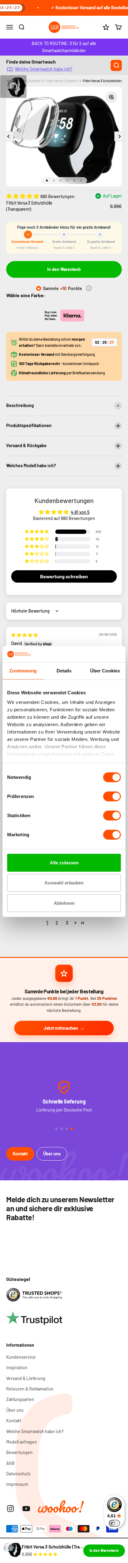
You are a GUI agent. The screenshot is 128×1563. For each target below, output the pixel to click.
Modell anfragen (21, 1442)
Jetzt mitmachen (60, 1028)
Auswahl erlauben (64, 882)
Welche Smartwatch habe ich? (43, 69)
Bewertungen (19, 1452)
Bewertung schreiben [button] (64, 576)
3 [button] (67, 922)
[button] (23, 196)
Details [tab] (64, 670)
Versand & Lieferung (25, 1378)
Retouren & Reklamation (29, 1388)
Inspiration (16, 1367)
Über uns (52, 1153)
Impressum (17, 1484)
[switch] (112, 796)
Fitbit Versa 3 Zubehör (61, 81)
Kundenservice (21, 1357)
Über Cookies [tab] (105, 670)
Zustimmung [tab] (23, 670)
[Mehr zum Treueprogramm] (89, 288)
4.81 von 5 (80, 512)
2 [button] (57, 922)
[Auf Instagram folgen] (10, 1508)
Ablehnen (64, 903)
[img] (24, 635)
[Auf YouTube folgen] (26, 1508)
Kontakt (20, 1153)
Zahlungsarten (20, 1399)
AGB (10, 1463)
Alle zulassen (64, 862)
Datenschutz (18, 1473)
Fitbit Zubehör (30, 81)
